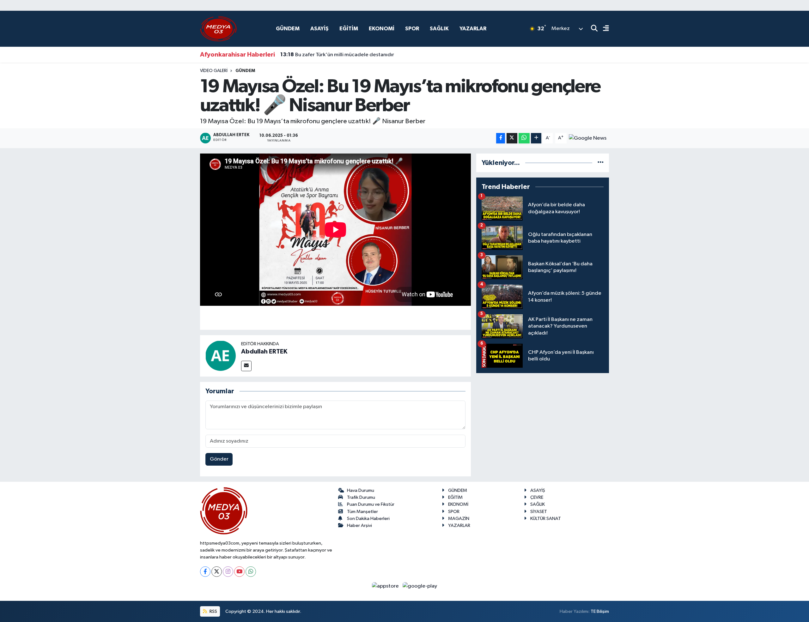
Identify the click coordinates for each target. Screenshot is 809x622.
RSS (213, 611)
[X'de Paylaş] (512, 138)
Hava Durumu (360, 490)
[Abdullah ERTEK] (220, 355)
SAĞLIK (439, 28)
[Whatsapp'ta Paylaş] (524, 138)
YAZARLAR (472, 28)
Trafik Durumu (361, 497)
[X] (216, 571)
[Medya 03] (218, 28)
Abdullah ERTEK (264, 351)
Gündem (245, 71)
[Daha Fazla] (536, 138)
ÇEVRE (536, 497)
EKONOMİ (381, 28)
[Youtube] (239, 571)
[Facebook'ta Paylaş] (500, 138)
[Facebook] (205, 571)
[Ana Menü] (603, 29)
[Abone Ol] (587, 138)
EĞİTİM (348, 28)
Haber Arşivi (359, 525)
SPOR (412, 28)
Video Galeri (214, 71)
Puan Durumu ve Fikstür (370, 504)
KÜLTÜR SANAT (545, 518)
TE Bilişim (600, 611)
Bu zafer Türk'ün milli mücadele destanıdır (337, 54)
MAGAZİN (458, 518)
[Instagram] (228, 571)
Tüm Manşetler (362, 511)
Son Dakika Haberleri (368, 518)
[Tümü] (601, 163)
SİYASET (538, 511)
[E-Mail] (246, 366)
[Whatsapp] (251, 571)
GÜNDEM (288, 28)
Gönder (219, 459)
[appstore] (386, 586)
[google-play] (420, 586)
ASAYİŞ (319, 28)
